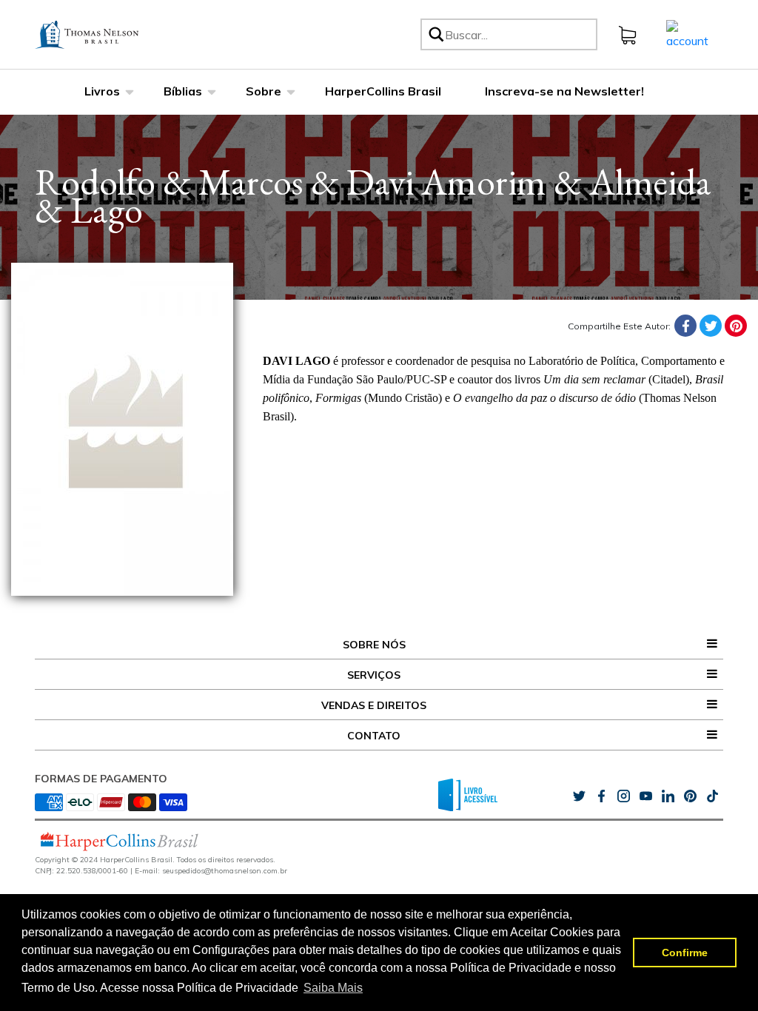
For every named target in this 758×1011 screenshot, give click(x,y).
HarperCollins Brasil (383, 91)
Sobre (263, 91)
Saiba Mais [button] (333, 987)
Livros (102, 91)
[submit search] (435, 34)
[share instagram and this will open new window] (623, 796)
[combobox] (518, 34)
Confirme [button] (685, 952)
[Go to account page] (687, 33)
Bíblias (183, 91)
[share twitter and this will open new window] (578, 796)
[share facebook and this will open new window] (601, 796)
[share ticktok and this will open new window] (689, 796)
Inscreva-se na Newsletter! (564, 91)
